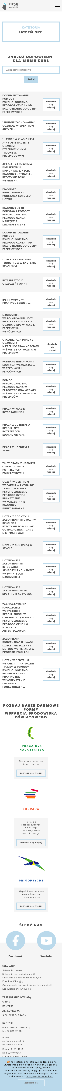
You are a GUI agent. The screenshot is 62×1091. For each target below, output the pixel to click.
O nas (6, 1001)
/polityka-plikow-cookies (39, 1076)
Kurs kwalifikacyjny (13, 981)
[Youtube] (46, 940)
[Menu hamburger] (57, 5)
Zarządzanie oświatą (16, 997)
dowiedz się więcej (51, 104)
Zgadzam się (31, 1082)
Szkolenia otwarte (12, 970)
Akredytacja (11, 1011)
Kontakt (8, 1006)
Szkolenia (9, 966)
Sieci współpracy (14, 1015)
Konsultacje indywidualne (16, 989)
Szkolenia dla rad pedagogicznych (21, 977)
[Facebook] (15, 940)
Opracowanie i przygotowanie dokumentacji (27, 985)
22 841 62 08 (14, 1031)
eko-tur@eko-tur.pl (20, 1027)
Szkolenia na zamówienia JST (18, 974)
